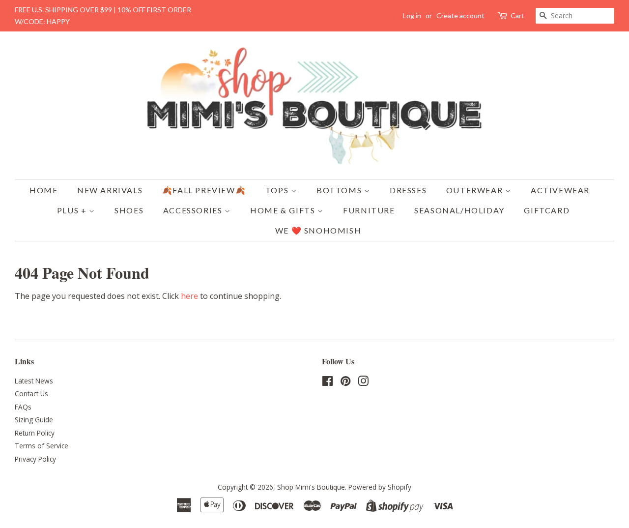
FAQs (23, 406)
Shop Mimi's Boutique (311, 487)
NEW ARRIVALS (110, 190)
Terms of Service (41, 445)
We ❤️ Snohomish (318, 230)
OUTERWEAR (475, 190)
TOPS (278, 190)
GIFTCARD (547, 210)
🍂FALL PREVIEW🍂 (204, 190)
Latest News (34, 380)
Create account (460, 15)
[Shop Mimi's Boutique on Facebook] (327, 382)
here (189, 296)
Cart (517, 15)
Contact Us (31, 393)
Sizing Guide (34, 419)
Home (43, 190)
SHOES (128, 210)
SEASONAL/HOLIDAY (459, 210)
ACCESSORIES (194, 210)
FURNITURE (369, 210)
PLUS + (73, 210)
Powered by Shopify (379, 487)
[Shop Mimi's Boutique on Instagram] (363, 382)
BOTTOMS (340, 190)
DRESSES (408, 190)
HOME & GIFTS (283, 210)
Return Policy (35, 433)
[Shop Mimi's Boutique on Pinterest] (345, 382)
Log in (412, 15)
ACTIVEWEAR (560, 190)
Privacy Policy (35, 459)
